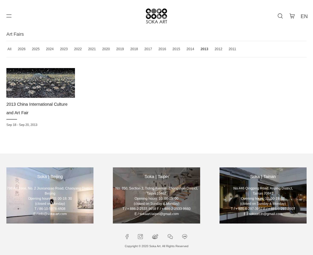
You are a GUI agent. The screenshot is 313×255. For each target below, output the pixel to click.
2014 (190, 49)
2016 (162, 49)
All (9, 49)
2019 (120, 49)
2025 (36, 49)
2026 (22, 49)
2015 (176, 49)
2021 (92, 49)
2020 (106, 49)
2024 (50, 49)
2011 (232, 49)
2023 (64, 49)
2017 (148, 49)
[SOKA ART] (156, 16)
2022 (78, 49)
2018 (134, 49)
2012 (218, 49)
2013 (204, 49)
